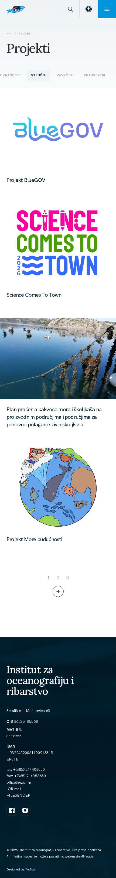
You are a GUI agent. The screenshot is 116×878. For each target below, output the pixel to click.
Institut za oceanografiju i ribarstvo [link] (40, 680)
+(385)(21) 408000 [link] (29, 769)
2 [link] (58, 578)
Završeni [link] (65, 75)
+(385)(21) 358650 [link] (30, 775)
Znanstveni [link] (94, 75)
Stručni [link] (38, 75)
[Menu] (107, 9)
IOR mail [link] (13, 788)
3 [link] (67, 578)
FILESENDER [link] (18, 795)
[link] (88, 9)
